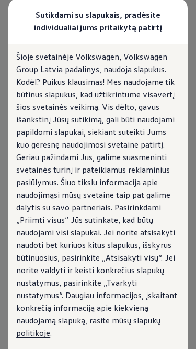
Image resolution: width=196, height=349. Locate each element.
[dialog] (98, 174)
